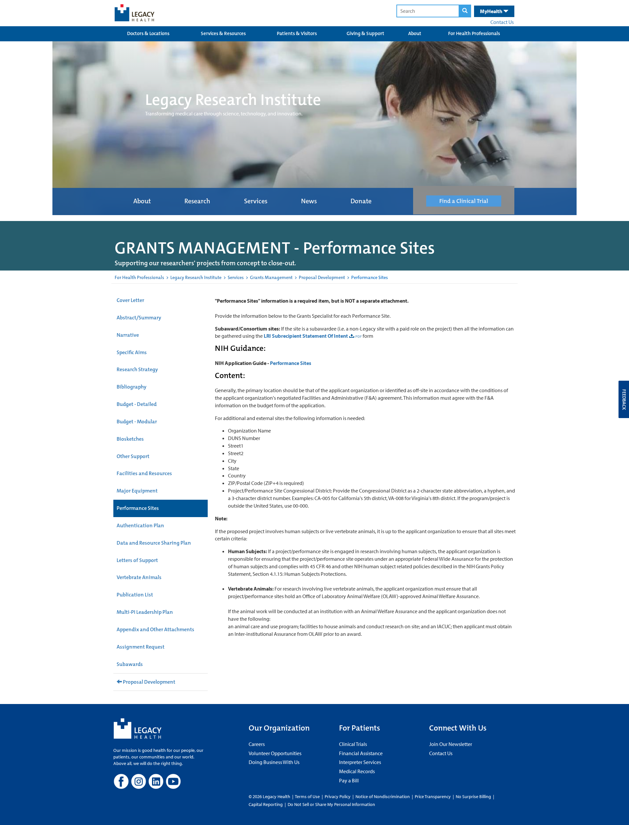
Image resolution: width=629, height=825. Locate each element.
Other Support (133, 456)
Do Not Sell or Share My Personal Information (331, 804)
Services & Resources (223, 33)
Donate (361, 201)
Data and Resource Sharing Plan (154, 542)
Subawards (130, 664)
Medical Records (357, 771)
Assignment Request (140, 646)
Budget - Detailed (137, 404)
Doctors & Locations (148, 33)
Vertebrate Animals (139, 577)
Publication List (135, 594)
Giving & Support (365, 33)
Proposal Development (322, 277)
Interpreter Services (360, 762)
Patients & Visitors (297, 33)
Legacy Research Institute (195, 277)
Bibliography (131, 386)
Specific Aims (132, 352)
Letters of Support (137, 560)
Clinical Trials (353, 744)
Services (255, 201)
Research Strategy (137, 369)
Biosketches (130, 438)
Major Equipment (137, 490)
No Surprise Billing (473, 796)
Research (197, 201)
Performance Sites (138, 508)
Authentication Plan (140, 525)
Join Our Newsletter (450, 744)
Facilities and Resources (144, 473)
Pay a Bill (349, 780)
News (309, 201)
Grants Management (271, 277)
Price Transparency (433, 796)
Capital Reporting (266, 804)
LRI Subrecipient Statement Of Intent (306, 335)
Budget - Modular (137, 421)
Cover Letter (130, 300)
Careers (257, 744)
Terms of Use (308, 796)
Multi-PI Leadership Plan (145, 612)
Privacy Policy (338, 796)
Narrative (128, 335)
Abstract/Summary (139, 317)
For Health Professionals (474, 33)
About (414, 33)
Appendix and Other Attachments (155, 629)
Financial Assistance (361, 753)
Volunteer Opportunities (275, 753)
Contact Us (502, 22)
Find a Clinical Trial (463, 201)
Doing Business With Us (274, 762)
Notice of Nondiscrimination (382, 796)
